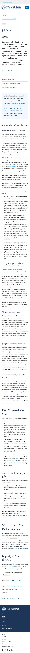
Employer (4, 515)
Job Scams (15, 589)
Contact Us (4, 639)
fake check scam (8, 462)
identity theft (7, 239)
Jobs (20, 586)
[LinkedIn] (7, 650)
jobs (17, 580)
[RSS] (12, 650)
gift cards (15, 460)
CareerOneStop (8, 493)
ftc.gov (3, 634)
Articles (5, 15)
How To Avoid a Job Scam (9, 75)
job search (12, 580)
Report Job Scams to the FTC (9, 87)
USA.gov (6, 503)
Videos (3, 621)
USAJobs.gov (7, 486)
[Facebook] (2, 650)
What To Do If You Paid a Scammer (11, 83)
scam (20, 580)
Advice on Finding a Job (8, 79)
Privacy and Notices (6, 641)
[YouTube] (9, 650)
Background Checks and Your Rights (16, 515)
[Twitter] (5, 650)
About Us (4, 636)
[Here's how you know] (13, 2)
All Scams (8, 589)
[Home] (12, 9)
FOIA (3, 643)
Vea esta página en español (9, 18)
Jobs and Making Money (12, 586)
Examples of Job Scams (8, 71)
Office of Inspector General (8, 646)
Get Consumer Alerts (7, 628)
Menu (27, 7)
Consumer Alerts (6, 619)
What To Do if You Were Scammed (10, 598)
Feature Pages (5, 613)
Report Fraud (5, 626)
